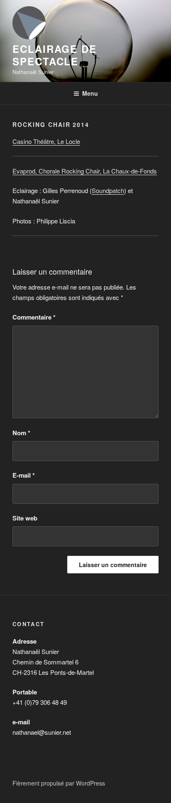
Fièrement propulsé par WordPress (58, 783)
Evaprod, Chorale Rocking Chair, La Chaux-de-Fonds (84, 170)
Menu (90, 93)
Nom (21, 432)
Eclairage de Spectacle (54, 55)
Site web (24, 518)
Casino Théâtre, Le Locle (46, 141)
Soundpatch (108, 190)
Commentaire (34, 317)
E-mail (23, 475)
